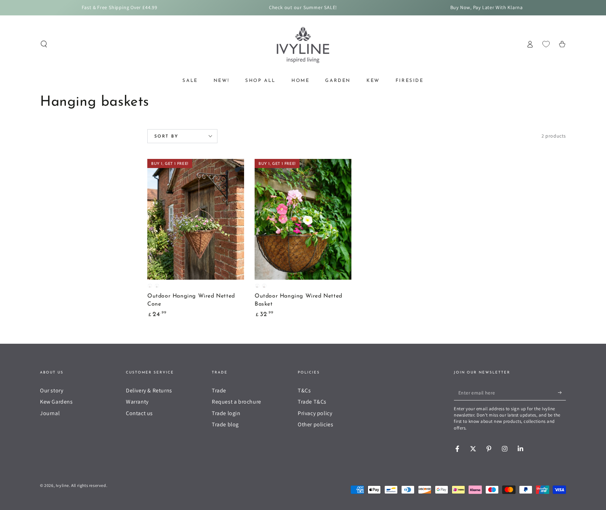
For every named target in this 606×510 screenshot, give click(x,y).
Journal (50, 413)
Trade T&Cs (312, 401)
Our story (51, 390)
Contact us (139, 413)
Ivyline (62, 485)
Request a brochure (236, 401)
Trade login (226, 413)
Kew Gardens (56, 401)
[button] (44, 44)
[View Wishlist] (546, 44)
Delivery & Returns (149, 390)
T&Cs (304, 390)
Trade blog (225, 424)
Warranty (137, 401)
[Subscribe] (562, 392)
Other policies (315, 424)
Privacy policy (315, 413)
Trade (219, 390)
